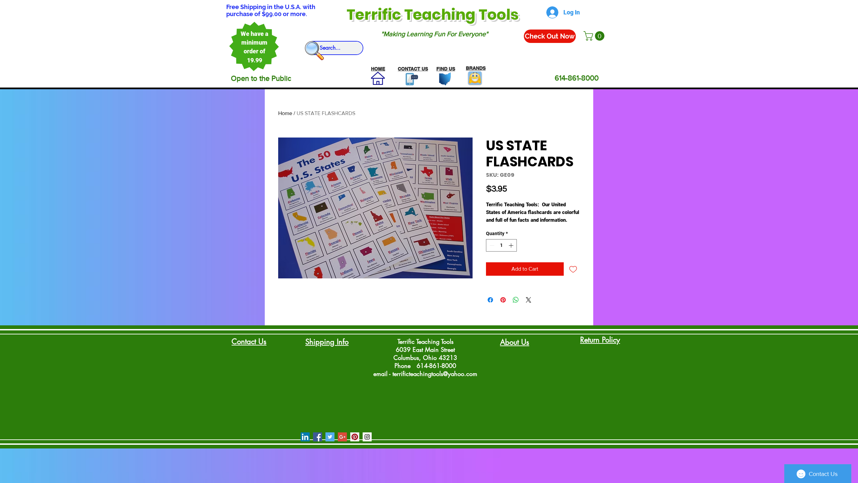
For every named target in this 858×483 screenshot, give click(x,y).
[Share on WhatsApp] (516, 300)
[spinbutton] (501, 245)
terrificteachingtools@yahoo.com (434, 374)
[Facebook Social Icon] (317, 436)
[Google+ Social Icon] (342, 436)
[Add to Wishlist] (573, 269)
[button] (595, 36)
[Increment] (511, 245)
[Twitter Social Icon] (329, 436)
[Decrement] (491, 245)
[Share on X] (529, 300)
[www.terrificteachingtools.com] (410, 79)
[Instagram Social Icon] (367, 436)
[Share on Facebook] (490, 300)
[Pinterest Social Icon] (354, 436)
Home (285, 113)
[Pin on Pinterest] (503, 300)
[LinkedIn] (305, 436)
